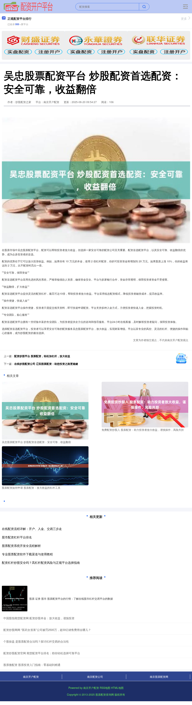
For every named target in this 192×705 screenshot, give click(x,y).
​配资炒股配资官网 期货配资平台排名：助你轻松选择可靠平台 (41, 653)
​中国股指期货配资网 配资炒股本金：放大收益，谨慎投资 (38, 618)
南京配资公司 (95, 676)
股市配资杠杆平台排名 (17, 537)
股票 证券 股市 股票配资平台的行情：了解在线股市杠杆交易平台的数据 (71, 598)
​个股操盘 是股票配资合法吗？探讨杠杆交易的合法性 (36, 641)
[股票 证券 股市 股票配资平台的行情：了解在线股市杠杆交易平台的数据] (14, 598)
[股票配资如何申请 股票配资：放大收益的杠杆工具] (45, 465)
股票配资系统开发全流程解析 (21, 545)
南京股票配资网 (159, 676)
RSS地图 (105, 688)
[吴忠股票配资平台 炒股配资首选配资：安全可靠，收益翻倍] (45, 410)
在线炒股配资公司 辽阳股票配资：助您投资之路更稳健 (46, 364)
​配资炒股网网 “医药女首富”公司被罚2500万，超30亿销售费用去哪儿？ (47, 630)
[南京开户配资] (28, 6)
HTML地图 (117, 688)
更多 (184, 18)
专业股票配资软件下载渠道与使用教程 (27, 554)
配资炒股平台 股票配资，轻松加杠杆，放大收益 (42, 356)
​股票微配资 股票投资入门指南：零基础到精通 (31, 665)
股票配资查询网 (104, 694)
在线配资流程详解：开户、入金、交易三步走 (32, 529)
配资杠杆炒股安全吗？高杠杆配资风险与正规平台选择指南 (41, 562)
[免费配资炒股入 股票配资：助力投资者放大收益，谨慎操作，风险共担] (145, 404)
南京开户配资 (31, 676)
